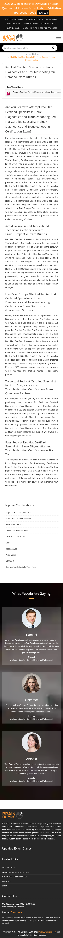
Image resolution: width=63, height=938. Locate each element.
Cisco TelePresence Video (17, 530)
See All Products (48, 28)
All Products (8, 868)
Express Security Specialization (19, 512)
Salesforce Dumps (14, 19)
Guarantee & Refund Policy (14, 877)
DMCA (4, 886)
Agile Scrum (11, 554)
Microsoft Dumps (34, 19)
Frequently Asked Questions (15, 872)
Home (27, 53)
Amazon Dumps (31, 24)
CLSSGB (10, 560)
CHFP (8, 542)
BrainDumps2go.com (47, 931)
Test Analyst (11, 548)
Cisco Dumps (52, 19)
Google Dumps (30, 28)
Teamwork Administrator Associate (21, 566)
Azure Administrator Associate (19, 518)
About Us (6, 881)
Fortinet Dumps (48, 24)
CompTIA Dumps (14, 24)
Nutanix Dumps (14, 28)
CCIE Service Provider (15, 536)
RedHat (35, 53)
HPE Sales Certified (14, 524)
